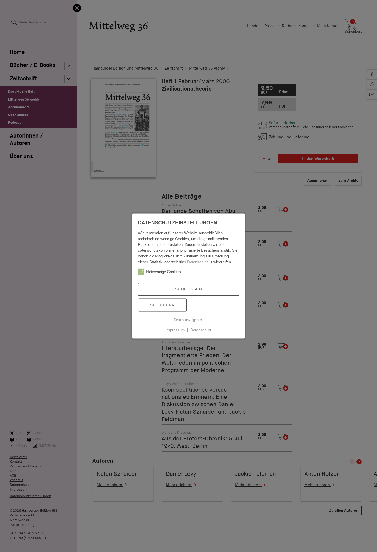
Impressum (175, 330)
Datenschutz (198, 261)
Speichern (162, 305)
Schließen (188, 289)
